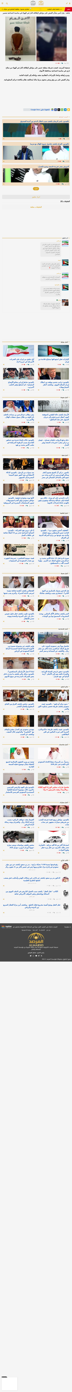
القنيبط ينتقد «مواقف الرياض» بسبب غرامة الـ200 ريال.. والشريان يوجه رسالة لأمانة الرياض (19, 822)
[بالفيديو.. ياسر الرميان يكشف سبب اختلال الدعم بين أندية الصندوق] (36, 130)
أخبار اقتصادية (63, 629)
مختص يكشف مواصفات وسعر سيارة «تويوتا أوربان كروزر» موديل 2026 (20, 846)
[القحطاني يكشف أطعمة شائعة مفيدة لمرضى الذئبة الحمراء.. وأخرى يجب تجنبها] (18, 582)
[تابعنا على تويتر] (41, 956)
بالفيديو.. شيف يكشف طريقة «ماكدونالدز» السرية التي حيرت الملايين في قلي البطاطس (53, 731)
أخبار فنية (65, 455)
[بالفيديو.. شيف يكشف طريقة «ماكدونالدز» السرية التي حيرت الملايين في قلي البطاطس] (53, 721)
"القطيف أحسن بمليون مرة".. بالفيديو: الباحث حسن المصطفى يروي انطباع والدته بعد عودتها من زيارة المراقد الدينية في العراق (54, 534)
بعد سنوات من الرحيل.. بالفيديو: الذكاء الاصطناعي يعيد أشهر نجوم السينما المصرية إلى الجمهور (20, 475)
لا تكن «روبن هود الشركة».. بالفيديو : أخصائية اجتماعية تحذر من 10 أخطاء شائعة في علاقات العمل (18, 532)
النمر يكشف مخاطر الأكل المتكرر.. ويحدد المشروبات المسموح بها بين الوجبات (54, 615)
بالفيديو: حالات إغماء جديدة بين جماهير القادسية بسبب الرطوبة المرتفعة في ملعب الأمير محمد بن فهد (20, 442)
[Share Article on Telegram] (65, 109)
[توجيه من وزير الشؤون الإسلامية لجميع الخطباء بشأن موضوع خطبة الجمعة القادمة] (18, 753)
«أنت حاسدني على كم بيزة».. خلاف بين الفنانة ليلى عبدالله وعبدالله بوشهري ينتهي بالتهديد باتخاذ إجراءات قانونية (53, 500)
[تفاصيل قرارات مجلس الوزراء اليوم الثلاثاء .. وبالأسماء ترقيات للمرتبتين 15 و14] (53, 779)
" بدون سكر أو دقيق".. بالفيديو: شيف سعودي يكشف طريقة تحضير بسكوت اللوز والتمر (53, 706)
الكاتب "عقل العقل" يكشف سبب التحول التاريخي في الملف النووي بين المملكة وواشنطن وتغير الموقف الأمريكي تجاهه (32, 892)
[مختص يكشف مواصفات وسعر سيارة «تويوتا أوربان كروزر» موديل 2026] (18, 836)
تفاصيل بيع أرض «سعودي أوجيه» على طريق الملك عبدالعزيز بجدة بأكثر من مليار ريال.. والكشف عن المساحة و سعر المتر (53, 648)
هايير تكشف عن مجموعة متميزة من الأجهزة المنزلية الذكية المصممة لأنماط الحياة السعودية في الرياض (20, 648)
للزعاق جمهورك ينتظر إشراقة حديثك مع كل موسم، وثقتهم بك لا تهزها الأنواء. (51, 305)
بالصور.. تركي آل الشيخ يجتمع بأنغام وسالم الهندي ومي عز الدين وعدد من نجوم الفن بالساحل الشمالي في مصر (55, 475)
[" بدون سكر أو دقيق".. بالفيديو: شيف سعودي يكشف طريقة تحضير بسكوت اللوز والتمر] (53, 695)
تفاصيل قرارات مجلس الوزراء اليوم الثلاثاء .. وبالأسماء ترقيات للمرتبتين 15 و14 (53, 788)
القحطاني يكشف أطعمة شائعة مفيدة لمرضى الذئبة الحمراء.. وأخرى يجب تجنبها (19, 592)
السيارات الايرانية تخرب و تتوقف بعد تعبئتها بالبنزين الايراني (51, 278)
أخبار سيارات (64, 802)
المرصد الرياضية (63, 117)
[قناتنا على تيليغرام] (30, 955)
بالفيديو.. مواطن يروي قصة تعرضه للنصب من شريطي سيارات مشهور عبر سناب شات (54, 822)
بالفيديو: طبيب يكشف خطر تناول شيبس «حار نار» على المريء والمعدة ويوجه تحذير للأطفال (19, 616)
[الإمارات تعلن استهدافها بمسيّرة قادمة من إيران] (53, 351)
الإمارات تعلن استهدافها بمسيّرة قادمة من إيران (53, 360)
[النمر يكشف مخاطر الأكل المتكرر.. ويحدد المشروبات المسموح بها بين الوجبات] (53, 605)
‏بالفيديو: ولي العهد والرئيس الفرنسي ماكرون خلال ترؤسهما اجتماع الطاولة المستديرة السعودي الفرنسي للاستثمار (20, 789)
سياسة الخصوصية (26, 930)
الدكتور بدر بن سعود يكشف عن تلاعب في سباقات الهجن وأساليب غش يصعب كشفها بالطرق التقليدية (32, 879)
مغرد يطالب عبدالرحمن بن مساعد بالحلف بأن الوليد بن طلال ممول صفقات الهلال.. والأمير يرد (18, 417)
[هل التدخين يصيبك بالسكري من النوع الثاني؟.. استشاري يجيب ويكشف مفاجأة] (53, 582)
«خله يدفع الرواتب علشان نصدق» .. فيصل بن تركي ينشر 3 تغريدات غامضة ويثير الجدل (53, 442)
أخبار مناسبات (63, 744)
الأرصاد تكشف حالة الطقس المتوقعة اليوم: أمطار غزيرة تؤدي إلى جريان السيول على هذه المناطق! (55, 417)
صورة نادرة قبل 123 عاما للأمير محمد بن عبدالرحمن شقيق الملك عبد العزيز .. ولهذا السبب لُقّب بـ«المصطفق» (53, 560)
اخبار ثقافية (64, 513)
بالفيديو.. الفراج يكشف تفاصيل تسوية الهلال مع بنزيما (49, 144)
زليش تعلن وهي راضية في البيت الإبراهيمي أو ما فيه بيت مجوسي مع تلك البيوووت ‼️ (51, 265)
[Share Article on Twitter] (59, 109)
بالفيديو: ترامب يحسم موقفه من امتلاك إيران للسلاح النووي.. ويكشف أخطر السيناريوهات (54, 384)
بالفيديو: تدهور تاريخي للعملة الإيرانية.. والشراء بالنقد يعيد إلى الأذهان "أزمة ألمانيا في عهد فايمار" (55, 674)
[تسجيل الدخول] (69, 3)
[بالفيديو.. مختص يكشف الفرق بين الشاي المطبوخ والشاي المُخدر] (18, 695)
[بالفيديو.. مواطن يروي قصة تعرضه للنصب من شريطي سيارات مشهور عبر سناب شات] (53, 811)
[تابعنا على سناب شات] (33, 955)
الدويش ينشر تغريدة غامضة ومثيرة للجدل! (53, 167)
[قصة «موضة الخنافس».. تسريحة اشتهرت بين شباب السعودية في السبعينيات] (18, 550)
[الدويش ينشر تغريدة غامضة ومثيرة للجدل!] (36, 175)
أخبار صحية (64, 573)
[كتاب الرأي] (67, 3)
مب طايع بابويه (58, 284)
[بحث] (6, 3)
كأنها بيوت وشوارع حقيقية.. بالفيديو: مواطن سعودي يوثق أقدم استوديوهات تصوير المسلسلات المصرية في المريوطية (19, 500)
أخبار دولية (64, 342)
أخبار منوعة (64, 397)
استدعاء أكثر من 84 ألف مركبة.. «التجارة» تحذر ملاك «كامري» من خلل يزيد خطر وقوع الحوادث (54, 847)
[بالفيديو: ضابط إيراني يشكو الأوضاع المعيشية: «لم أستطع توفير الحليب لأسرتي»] (18, 374)
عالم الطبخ (64, 686)
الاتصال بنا (42, 930)
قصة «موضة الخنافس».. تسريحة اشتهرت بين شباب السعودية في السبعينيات (19, 559)
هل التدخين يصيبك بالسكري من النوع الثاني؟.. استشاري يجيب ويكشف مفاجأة (54, 592)
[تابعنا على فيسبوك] (38, 955)
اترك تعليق (36, 197)
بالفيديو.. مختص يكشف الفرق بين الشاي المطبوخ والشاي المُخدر (19, 705)
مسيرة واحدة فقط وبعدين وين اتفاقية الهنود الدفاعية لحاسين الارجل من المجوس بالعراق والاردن (51, 291)
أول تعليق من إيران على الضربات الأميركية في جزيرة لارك (22, 360)
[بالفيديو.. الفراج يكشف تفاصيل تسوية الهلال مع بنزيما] (36, 153)
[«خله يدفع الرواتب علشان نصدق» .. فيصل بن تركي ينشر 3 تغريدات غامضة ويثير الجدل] (53, 431)
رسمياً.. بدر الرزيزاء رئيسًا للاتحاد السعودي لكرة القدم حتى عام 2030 (53, 763)
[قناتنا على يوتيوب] (36, 955)
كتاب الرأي (64, 860)
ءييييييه (59, 260)
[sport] (33, 3)
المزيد (36, 189)
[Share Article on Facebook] (55, 109)
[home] (41, 3)
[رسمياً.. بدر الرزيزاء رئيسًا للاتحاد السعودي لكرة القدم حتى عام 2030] (53, 753)
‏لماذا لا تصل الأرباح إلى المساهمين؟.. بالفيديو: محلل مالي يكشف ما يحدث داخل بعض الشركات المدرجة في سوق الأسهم (19, 674)
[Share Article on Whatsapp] (62, 109)
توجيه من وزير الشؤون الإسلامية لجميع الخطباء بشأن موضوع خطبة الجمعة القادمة (20, 764)
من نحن (48, 930)
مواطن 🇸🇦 (58, 300)
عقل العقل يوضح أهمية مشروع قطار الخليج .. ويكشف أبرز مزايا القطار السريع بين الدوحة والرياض (31, 906)
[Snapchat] (68, 109)
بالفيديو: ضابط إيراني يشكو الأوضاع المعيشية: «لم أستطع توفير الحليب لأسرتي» (21, 384)
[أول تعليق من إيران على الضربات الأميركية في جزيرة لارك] (18, 351)
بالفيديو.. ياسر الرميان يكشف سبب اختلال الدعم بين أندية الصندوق (44, 121)
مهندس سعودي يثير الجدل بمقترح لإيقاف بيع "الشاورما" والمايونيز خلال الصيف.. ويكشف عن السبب (19, 731)
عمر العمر (59, 241)
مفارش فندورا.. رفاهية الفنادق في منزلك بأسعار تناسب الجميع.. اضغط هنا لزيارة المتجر (27, 9)
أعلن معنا (35, 930)
